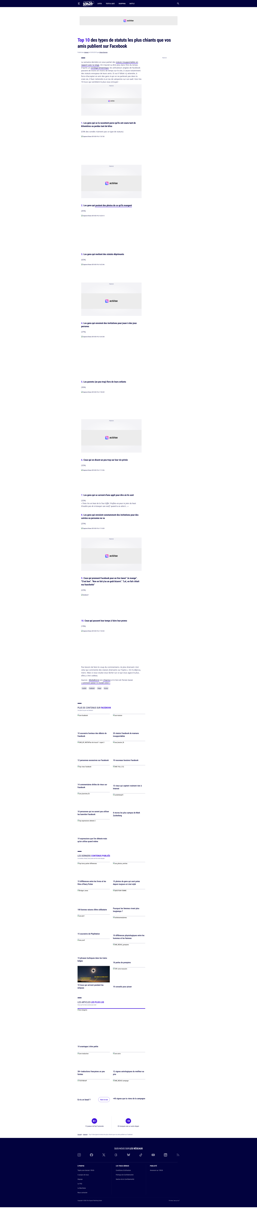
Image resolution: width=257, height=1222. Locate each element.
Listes (99, 3)
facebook (91, 688)
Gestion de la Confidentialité (125, 1179)
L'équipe (80, 1179)
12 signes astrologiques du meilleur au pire (128, 1073)
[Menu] (78, 3)
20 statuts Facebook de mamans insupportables (126, 734)
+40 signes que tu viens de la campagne (129, 1098)
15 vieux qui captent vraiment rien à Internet (127, 787)
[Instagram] (79, 1155)
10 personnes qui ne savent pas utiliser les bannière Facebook (93, 813)
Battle (132, 3)
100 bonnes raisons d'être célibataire (92, 909)
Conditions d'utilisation (123, 1170)
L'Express (106, 680)
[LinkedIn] (165, 1155)
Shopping (122, 3)
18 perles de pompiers (122, 962)
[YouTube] (153, 1155)
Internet (86, 52)
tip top (106, 688)
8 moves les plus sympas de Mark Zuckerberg (126, 814)
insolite (84, 688)
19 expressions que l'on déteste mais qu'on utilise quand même (92, 840)
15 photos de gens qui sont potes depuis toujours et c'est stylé (126, 883)
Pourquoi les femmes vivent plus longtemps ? (126, 910)
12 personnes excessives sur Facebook (93, 760)
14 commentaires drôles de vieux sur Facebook (92, 786)
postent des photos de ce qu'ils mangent (113, 205)
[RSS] (178, 1155)
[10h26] (88, 3)
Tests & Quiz (110, 3)
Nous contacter (82, 1192)
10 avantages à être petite (88, 1046)
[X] (103, 1155)
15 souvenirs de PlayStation (89, 933)
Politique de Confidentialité (124, 1175)
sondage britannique (100, 68)
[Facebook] (91, 1155)
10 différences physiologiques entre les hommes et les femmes (128, 937)
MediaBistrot (94, 680)
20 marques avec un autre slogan (128, 1126)
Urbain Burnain (103, 52)
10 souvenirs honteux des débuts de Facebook (92, 734)
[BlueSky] (128, 1155)
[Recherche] (178, 3)
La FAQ (80, 1183)
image (99, 688)
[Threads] (116, 1155)
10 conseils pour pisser (122, 986)
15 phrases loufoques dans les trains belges (92, 959)
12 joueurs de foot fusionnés (94, 1126)
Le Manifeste (82, 1188)
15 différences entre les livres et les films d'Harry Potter (92, 883)
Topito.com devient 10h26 (86, 1170)
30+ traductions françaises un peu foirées (91, 1073)
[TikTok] (140, 1155)
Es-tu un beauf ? (84, 1099)
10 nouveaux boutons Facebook (125, 760)
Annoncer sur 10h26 (156, 1170)
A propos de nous (83, 1175)
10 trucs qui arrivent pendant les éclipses (91, 986)
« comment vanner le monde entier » (95, 683)
